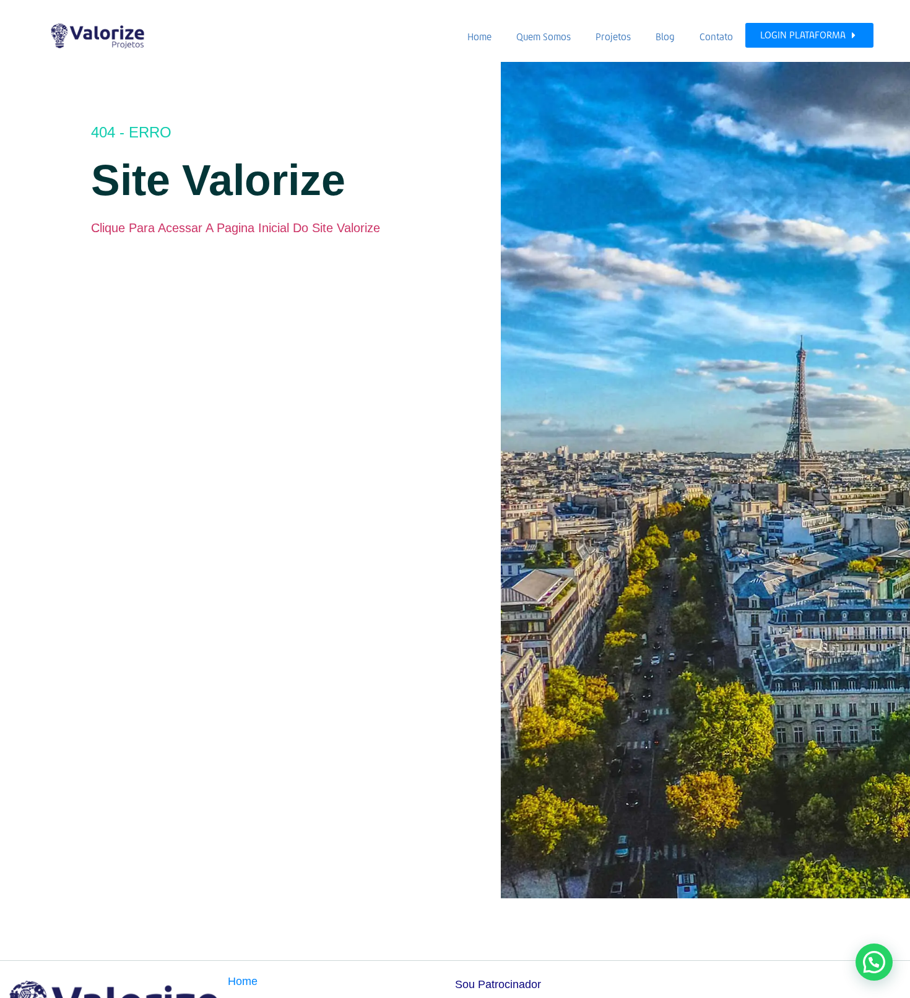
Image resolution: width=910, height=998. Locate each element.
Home (479, 37)
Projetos (613, 37)
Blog (665, 37)
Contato (716, 37)
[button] (874, 962)
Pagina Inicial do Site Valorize (298, 228)
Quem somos (543, 37)
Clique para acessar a (152, 228)
